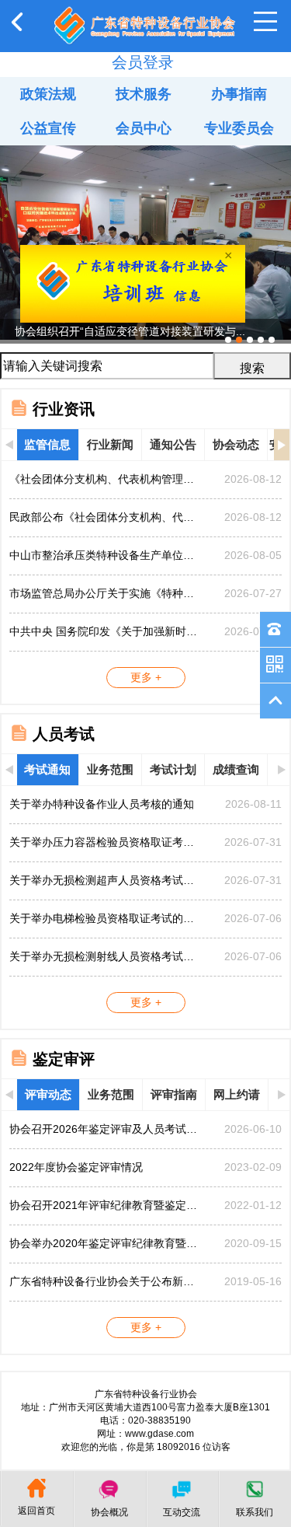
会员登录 (143, 62)
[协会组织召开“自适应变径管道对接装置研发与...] (145, 151)
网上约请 (236, 1094)
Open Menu (265, 21)
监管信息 (47, 444)
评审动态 (48, 1094)
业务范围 (110, 769)
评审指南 (174, 1094)
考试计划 (173, 769)
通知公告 (173, 444)
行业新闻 (110, 444)
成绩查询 (236, 769)
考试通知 (47, 769)
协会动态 (236, 444)
